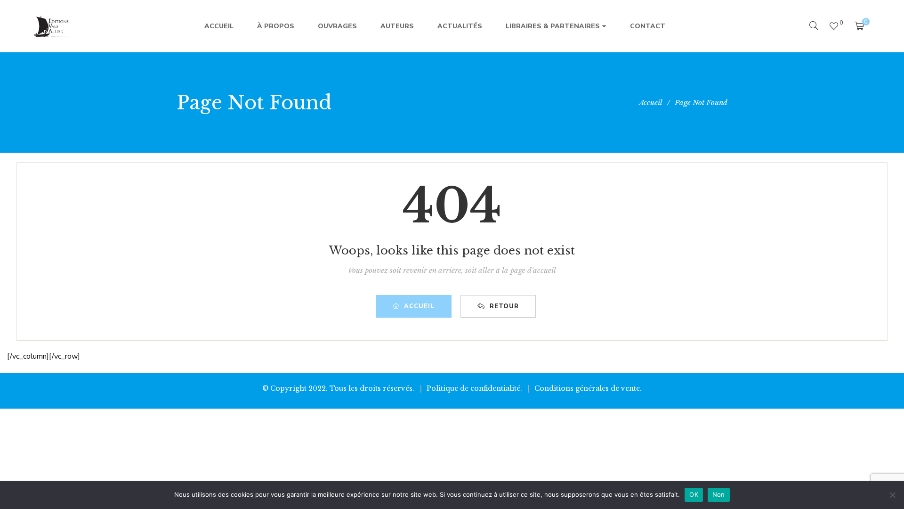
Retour (504, 306)
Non (718, 494)
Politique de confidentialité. (474, 388)
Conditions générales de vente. (588, 388)
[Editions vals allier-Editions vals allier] (51, 26)
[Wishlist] (834, 26)
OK (693, 494)
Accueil (419, 306)
